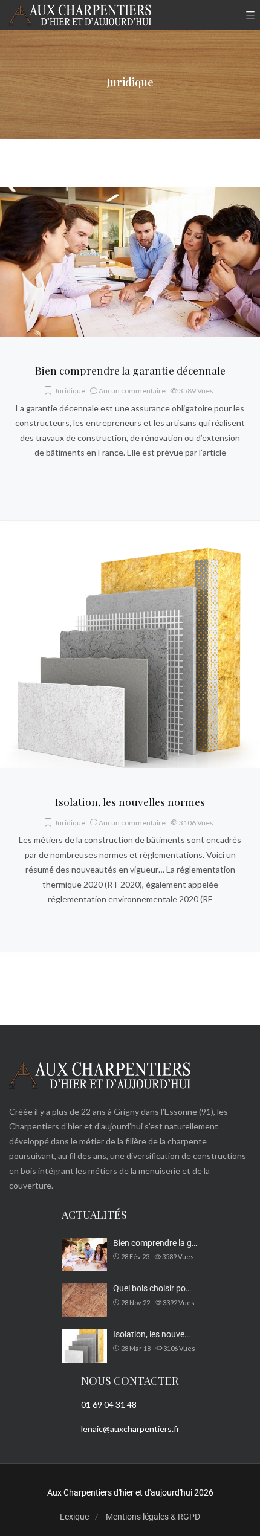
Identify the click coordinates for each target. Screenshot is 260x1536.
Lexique (74, 1516)
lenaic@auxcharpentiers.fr (130, 1429)
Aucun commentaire (132, 390)
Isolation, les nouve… (151, 1334)
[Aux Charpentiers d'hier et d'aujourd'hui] (80, 15)
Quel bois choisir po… (152, 1288)
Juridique (69, 390)
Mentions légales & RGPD (153, 1516)
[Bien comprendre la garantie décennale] (130, 194)
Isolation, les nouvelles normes (130, 801)
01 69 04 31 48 (109, 1404)
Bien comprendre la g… (155, 1243)
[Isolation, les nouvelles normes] (130, 552)
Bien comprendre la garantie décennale (130, 370)
